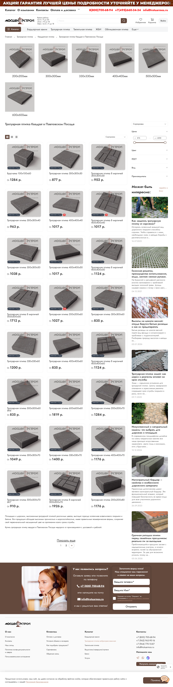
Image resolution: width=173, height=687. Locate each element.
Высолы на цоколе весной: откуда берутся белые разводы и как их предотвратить (150, 324)
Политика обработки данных (164, 667)
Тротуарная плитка (60, 29)
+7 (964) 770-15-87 (145, 644)
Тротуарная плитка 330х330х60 (23, 361)
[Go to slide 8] (38, 168)
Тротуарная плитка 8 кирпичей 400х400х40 (107, 221)
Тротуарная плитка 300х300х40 (23, 220)
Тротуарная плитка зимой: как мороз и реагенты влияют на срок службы (149, 376)
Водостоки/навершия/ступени (97, 649)
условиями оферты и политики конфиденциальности (133, 599)
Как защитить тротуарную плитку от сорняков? (146, 222)
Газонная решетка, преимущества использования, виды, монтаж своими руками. (149, 273)
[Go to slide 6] (30, 168)
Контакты (42, 10)
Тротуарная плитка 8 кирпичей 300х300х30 (107, 174)
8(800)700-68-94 (101, 10)
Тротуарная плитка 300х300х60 (107, 314)
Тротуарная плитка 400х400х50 (66, 267)
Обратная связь (52, 654)
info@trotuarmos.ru (155, 10)
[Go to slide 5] (26, 168)
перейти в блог (163, 189)
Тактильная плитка (82, 29)
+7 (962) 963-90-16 (145, 640)
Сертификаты (51, 649)
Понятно (155, 680)
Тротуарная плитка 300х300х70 (23, 455)
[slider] (134, 142)
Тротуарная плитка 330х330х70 (65, 455)
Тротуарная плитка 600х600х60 (66, 408)
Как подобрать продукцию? (57, 645)
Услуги (87, 658)
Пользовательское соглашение (17, 656)
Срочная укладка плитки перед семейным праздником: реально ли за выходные (149, 538)
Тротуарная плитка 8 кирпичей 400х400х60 (107, 362)
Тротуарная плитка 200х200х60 (66, 314)
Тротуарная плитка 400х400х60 (66, 361)
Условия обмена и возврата (57, 641)
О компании (25, 10)
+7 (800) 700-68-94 (92, 586)
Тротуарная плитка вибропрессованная (100, 641)
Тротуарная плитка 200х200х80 (108, 499)
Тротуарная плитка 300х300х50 (23, 267)
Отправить (131, 606)
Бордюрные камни (37, 29)
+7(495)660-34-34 (128, 10)
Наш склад (9, 645)
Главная (8, 36)
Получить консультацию (150, 664)
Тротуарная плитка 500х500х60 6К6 (24, 409)
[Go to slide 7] (34, 168)
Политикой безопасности (37, 681)
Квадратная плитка (46, 36)
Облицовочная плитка (116, 29)
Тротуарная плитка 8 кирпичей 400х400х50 (107, 268)
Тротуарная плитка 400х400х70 (108, 455)
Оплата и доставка (63, 10)
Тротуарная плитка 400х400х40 (66, 220)
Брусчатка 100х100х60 (19, 173)
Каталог (10, 10)
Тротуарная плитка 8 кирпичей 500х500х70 (65, 501)
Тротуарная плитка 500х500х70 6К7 (24, 501)
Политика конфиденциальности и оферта (17, 651)
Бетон (87, 654)
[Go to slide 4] (22, 168)
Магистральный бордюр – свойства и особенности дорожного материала (147, 482)
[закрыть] (170, 667)
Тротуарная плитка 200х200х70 (108, 408)
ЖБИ (98, 29)
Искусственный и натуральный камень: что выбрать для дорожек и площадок (149, 429)
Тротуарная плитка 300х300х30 (65, 173)
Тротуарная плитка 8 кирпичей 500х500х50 (23, 315)
